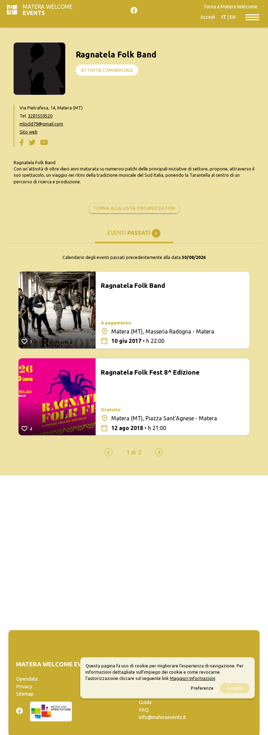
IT (223, 17)
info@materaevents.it (162, 717)
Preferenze (202, 688)
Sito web (29, 131)
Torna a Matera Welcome (230, 6)
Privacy (24, 686)
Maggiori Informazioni (192, 678)
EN (233, 17)
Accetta (235, 688)
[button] (131, 452)
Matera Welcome (48, 9)
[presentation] (108, 452)
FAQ (144, 710)
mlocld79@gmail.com (41, 123)
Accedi (207, 17)
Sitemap (25, 694)
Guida (145, 702)
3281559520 (40, 115)
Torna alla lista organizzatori (134, 208)
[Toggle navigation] (252, 17)
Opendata (27, 679)
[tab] (134, 236)
